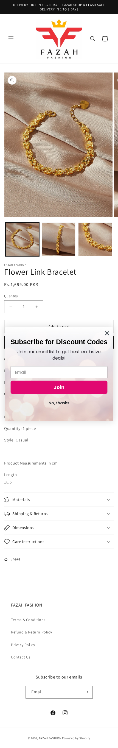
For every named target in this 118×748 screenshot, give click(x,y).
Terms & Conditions (28, 619)
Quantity (11, 296)
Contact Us (20, 657)
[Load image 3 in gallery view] (95, 239)
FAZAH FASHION (50, 738)
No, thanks (59, 402)
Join (59, 387)
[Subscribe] (86, 692)
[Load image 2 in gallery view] (59, 239)
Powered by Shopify (76, 738)
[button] (11, 39)
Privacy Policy (23, 644)
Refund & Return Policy (31, 632)
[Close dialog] (107, 333)
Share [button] (15, 559)
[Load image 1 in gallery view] (22, 239)
